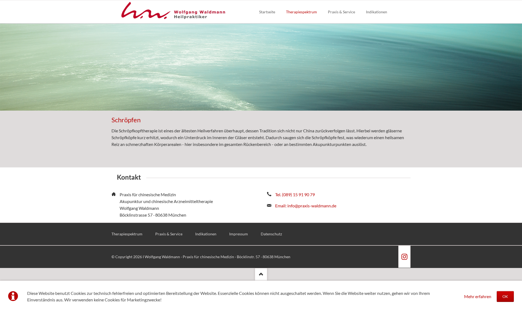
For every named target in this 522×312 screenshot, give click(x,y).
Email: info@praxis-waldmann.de (305, 205)
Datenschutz (271, 234)
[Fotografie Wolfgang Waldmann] (404, 257)
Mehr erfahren (477, 296)
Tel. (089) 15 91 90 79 (295, 194)
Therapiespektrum (126, 234)
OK (505, 296)
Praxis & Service (168, 234)
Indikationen (205, 234)
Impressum (238, 234)
